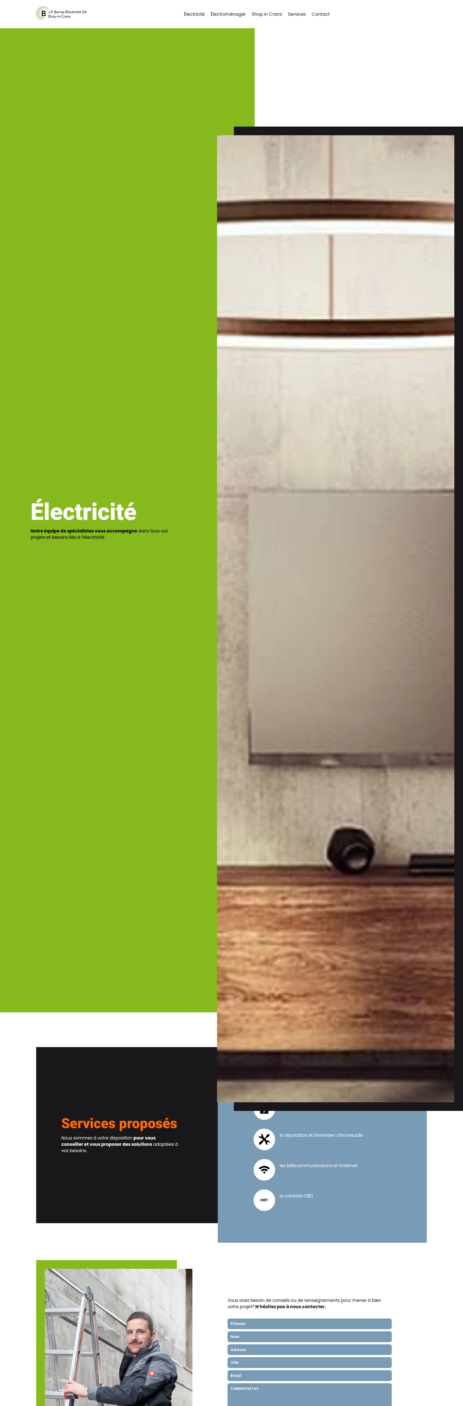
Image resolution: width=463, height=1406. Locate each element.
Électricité (194, 14)
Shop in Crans (267, 14)
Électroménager (228, 14)
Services (297, 14)
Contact (321, 14)
